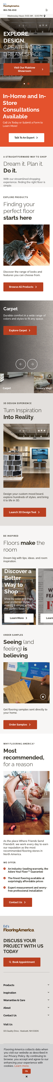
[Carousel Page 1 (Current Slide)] (25, 84)
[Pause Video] (43, 697)
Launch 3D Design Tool (22, 65)
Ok (26, 1071)
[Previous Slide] (21, 364)
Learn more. (21, 1065)
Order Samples (18, 724)
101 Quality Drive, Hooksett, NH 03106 (21, 1031)
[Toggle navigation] (47, 10)
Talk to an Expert (24, 137)
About (7, 1007)
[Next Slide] (32, 364)
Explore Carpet (18, 330)
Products (8, 985)
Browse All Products (21, 286)
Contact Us (15, 902)
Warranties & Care (14, 1000)
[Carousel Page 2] (29, 83)
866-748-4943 (9, 10)
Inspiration (9, 992)
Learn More (17, 618)
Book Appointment (23, 962)
